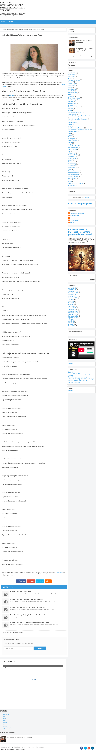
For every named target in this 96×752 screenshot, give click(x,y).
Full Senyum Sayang (74, 107)
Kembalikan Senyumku (75, 112)
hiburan (5, 726)
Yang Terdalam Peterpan (75, 183)
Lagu (69, 121)
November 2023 (73, 293)
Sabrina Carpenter (73, 171)
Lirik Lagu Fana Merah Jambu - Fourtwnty (80, 56)
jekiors (72, 222)
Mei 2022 (71, 322)
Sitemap (11, 21)
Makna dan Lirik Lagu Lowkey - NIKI (20, 591)
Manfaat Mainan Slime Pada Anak (78, 380)
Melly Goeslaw (72, 140)
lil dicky (70, 124)
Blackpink (6, 714)
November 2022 (73, 313)
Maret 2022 (71, 326)
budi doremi (71, 85)
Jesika (72, 218)
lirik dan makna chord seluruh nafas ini (79, 130)
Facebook (22, 581)
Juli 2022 (71, 319)
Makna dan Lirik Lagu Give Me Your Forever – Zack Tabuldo (27, 607)
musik (5, 730)
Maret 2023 (71, 306)
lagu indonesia (7, 728)
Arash (70, 78)
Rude (69, 169)
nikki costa (71, 153)
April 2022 (71, 324)
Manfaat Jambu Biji (74, 382)
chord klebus (72, 89)
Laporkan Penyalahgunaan (80, 203)
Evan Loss (71, 96)
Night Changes (72, 149)
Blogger (87, 197)
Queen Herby (72, 164)
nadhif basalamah (73, 146)
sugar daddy (72, 178)
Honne (70, 110)
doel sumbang (72, 92)
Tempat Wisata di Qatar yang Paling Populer (79, 374)
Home (4, 29)
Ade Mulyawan (10, 749)
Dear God (71, 91)
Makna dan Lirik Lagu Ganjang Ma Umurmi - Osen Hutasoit (27, 615)
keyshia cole (72, 114)
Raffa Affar (71, 165)
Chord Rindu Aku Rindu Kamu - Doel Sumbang (19, 737)
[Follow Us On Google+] (88, 748)
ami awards (71, 76)
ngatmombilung (73, 147)
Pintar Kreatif (74, 220)
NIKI (69, 151)
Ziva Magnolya (72, 185)
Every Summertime (74, 98)
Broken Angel (72, 83)
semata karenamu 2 (74, 174)
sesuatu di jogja (73, 176)
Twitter (40, 581)
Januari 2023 (72, 309)
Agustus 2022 (72, 318)
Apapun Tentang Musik (77, 213)
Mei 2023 (71, 303)
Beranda (3, 21)
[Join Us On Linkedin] (92, 748)
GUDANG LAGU (74, 215)
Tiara (69, 180)
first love (71, 105)
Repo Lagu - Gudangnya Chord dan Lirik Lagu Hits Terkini (12, 6)
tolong (70, 181)
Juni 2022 (71, 321)
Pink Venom (71, 162)
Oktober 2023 (72, 294)
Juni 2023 (71, 301)
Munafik (70, 142)
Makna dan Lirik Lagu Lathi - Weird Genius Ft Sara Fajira (27, 599)
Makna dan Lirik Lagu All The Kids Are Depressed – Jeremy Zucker (29, 622)
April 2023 (71, 304)
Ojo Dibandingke (73, 155)
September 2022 (73, 316)
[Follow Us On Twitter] (85, 748)
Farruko (70, 101)
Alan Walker (71, 75)
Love (4, 718)
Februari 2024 (72, 289)
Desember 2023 (73, 291)
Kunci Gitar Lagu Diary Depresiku (77, 119)
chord (4, 724)
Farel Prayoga (72, 100)
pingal (70, 160)
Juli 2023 (71, 299)
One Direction (72, 158)
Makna (5, 722)
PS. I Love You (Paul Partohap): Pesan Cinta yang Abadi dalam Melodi (84, 50)
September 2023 (73, 296)
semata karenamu (73, 172)
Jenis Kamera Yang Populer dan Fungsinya (81, 379)
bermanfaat (59, 573)
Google (31, 581)
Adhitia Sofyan (72, 73)
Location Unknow (73, 131)
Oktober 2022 (72, 314)
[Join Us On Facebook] (81, 748)
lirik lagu (11, 95)
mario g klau (71, 138)
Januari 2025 (72, 288)
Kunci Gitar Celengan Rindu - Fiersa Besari (80, 116)
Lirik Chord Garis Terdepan (76, 128)
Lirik (4, 716)
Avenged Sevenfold (74, 80)
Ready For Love (72, 167)
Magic (5, 720)
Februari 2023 (72, 308)
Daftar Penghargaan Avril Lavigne (78, 377)
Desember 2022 (73, 311)
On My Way (71, 156)
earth (70, 94)
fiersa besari (72, 103)
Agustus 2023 (72, 298)
